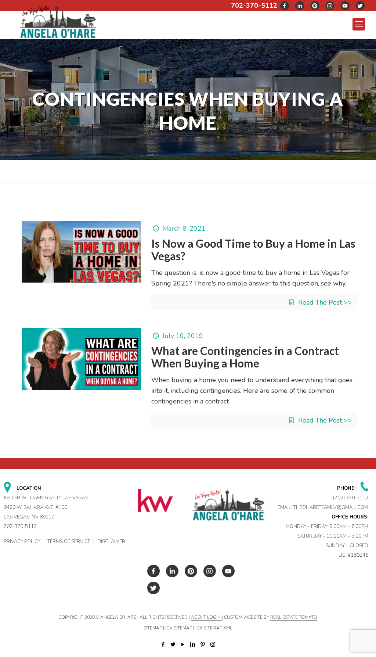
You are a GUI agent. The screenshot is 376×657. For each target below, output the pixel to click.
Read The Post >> (325, 302)
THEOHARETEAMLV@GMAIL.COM (330, 507)
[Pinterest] (203, 644)
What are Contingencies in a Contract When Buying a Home (245, 357)
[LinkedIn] (193, 644)
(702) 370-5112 (350, 498)
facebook (285, 5)
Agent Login (206, 617)
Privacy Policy (22, 541)
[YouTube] (183, 644)
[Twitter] (173, 644)
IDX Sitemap (178, 628)
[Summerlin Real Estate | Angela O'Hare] (58, 19)
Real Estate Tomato (293, 617)
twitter (300, 5)
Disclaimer (111, 541)
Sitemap (153, 628)
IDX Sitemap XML (213, 628)
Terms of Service (68, 541)
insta (330, 5)
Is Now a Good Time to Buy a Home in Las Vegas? (253, 249)
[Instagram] (213, 644)
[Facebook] (163, 644)
